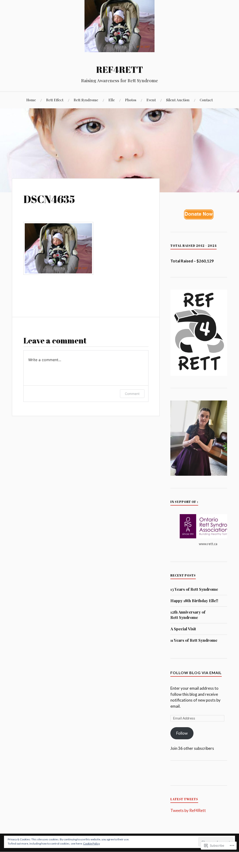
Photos (130, 99)
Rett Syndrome (86, 99)
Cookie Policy (91, 843)
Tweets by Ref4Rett (188, 810)
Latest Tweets (184, 799)
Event (151, 99)
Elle (112, 99)
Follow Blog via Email (196, 672)
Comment (132, 394)
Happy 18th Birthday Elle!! (194, 600)
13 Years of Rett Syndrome (194, 589)
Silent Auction (178, 99)
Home (31, 99)
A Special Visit (183, 628)
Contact (206, 99)
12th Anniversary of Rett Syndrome (187, 614)
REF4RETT (119, 69)
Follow (182, 733)
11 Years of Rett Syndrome (193, 640)
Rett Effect (54, 99)
